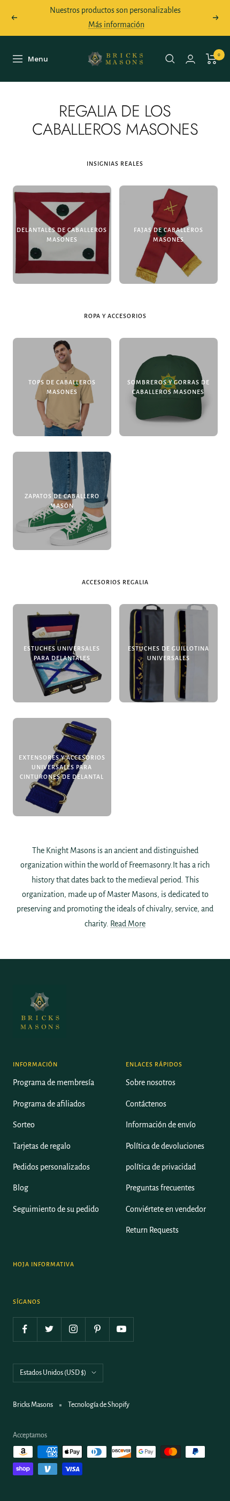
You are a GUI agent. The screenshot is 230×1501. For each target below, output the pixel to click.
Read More (127, 923)
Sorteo (24, 1124)
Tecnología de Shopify (98, 1405)
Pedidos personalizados (51, 1167)
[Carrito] (211, 58)
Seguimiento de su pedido (56, 1209)
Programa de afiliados (49, 1104)
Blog (20, 1187)
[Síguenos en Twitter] (49, 1329)
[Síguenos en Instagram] (73, 1329)
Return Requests (152, 1230)
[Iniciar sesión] (190, 59)
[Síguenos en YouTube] (121, 1329)
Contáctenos (146, 1104)
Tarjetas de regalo (42, 1146)
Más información (116, 24)
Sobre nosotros (150, 1082)
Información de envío (161, 1124)
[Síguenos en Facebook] (25, 1329)
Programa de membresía (53, 1082)
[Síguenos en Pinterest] (97, 1329)
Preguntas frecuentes (160, 1187)
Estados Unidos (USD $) (53, 1372)
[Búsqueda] (170, 59)
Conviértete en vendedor (166, 1209)
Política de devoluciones (165, 1146)
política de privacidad (161, 1167)
